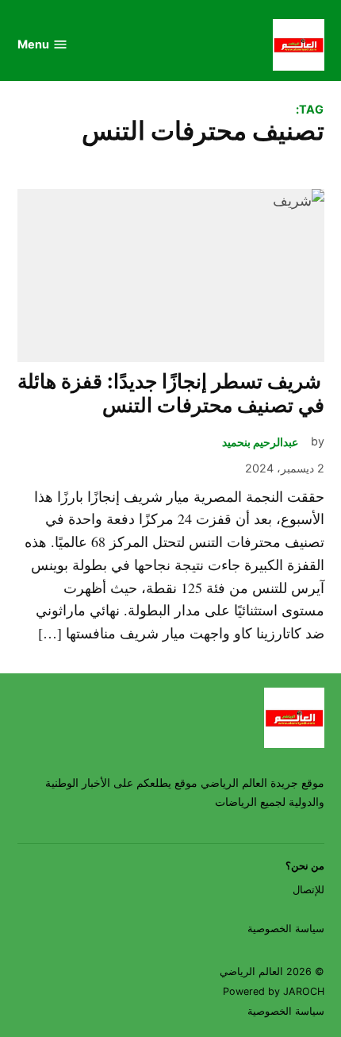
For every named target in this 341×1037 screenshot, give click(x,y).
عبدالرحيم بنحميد (260, 442)
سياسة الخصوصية (285, 929)
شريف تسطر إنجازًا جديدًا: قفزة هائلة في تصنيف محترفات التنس (170, 393)
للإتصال (308, 890)
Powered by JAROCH (273, 991)
